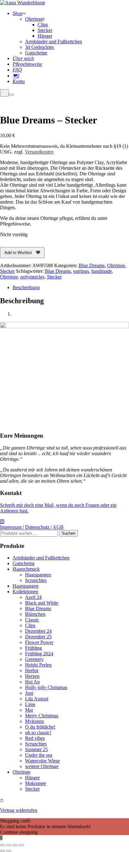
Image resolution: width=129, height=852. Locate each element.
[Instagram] (2, 521)
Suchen (68, 533)
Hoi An (32, 681)
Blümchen (35, 614)
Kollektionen (25, 591)
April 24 (33, 597)
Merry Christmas (41, 715)
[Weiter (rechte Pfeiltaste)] (8, 851)
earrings (81, 271)
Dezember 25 (38, 636)
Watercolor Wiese (42, 760)
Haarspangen (38, 574)
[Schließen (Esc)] (21, 845)
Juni (29, 693)
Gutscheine (24, 563)
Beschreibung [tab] (26, 287)
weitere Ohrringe (42, 766)
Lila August (36, 698)
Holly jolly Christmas (46, 687)
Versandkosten (39, 151)
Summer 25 (36, 749)
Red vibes (35, 738)
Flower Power (39, 642)
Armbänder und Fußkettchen (41, 557)
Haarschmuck (26, 569)
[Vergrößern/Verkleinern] (2, 845)
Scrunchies (36, 580)
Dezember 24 (38, 631)
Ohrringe (116, 265)
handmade (101, 271)
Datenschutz (38, 527)
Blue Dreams (92, 265)
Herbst (31, 670)
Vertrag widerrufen (18, 810)
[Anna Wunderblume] (22, 2)
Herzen (32, 676)
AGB (58, 527)
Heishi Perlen (38, 665)
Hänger (32, 777)
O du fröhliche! (40, 727)
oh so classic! (38, 732)
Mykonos (34, 721)
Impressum (11, 527)
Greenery (34, 659)
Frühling (33, 648)
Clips (30, 625)
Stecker (7, 271)
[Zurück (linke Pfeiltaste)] (2, 851)
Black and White (41, 602)
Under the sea (38, 755)
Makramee (35, 783)
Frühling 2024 (39, 653)
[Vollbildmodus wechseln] (8, 845)
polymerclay (32, 276)
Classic (32, 619)
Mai (29, 710)
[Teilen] (15, 845)
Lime (30, 704)
